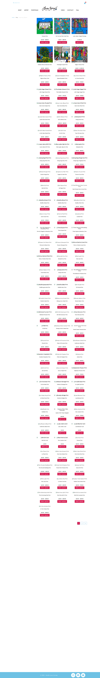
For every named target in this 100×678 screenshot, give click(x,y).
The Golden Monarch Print (62, 92)
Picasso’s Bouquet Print (62, 245)
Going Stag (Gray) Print (62, 160)
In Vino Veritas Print (44, 509)
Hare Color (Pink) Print (79, 105)
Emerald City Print (62, 258)
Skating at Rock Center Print (62, 328)
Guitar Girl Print (79, 467)
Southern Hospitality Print (44, 357)
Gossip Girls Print (62, 272)
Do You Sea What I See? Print (62, 36)
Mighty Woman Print (79, 64)
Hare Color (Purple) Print (44, 105)
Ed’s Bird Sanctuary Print (62, 314)
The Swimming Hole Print (44, 495)
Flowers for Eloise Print (45, 245)
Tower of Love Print (79, 174)
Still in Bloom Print (62, 119)
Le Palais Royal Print (44, 398)
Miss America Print (79, 411)
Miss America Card (62, 440)
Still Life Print (45, 370)
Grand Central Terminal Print (79, 329)
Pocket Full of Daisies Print (62, 467)
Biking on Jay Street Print (62, 301)
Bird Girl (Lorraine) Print (79, 495)
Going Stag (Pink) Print (45, 160)
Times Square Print (62, 230)
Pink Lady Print (44, 481)
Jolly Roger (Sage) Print (79, 92)
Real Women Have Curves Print (79, 189)
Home (13, 17)
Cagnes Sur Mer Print (62, 174)
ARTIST (26, 10)
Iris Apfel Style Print (79, 384)
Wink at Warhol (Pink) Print (45, 258)
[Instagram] (73, 675)
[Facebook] (78, 675)
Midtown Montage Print (62, 384)
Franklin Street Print (44, 301)
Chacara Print (45, 36)
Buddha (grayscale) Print (45, 287)
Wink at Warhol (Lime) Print (79, 245)
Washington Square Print (62, 64)
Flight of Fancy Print (44, 78)
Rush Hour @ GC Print (62, 495)
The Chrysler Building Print (45, 467)
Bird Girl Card (45, 440)
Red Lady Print (79, 258)
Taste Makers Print (45, 272)
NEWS (63, 10)
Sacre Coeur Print (45, 216)
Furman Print (79, 440)
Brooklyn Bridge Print (62, 398)
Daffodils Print (45, 411)
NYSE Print (44, 328)
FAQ (77, 10)
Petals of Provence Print (62, 343)
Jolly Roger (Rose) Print (45, 92)
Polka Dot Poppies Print (62, 357)
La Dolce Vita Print (62, 481)
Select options (45, 42)
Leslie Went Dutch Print (45, 119)
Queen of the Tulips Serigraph (62, 412)
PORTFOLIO (34, 10)
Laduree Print (79, 216)
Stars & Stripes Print (62, 370)
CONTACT (70, 10)
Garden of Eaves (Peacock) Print (45, 64)
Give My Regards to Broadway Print (45, 231)
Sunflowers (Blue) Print (45, 426)
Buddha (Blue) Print (62, 202)
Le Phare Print (45, 454)
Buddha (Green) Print (44, 202)
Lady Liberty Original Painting (79, 36)
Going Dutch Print (79, 119)
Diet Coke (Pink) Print (79, 454)
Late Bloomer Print (79, 398)
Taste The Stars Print (79, 133)
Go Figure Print (62, 188)
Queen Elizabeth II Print (62, 78)
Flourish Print (45, 343)
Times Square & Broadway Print (79, 231)
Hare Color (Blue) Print (62, 105)
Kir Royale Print (79, 287)
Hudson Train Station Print (79, 481)
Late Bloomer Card (79, 426)
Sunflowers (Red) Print (79, 343)
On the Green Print (45, 384)
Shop (17, 17)
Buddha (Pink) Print (79, 202)
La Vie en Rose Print (79, 78)
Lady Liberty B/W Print (45, 147)
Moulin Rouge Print (44, 174)
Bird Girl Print (45, 188)
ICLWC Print (62, 133)
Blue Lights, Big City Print (62, 147)
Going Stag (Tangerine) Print (79, 160)
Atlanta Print (79, 357)
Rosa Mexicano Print (79, 314)
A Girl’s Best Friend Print (44, 133)
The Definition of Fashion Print (79, 273)
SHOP (19, 10)
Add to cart (79, 42)
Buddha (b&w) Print (62, 287)
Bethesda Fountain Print (45, 314)
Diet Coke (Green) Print (62, 454)
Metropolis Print (79, 147)
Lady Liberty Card (62, 426)
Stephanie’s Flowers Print (79, 370)
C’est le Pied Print (62, 216)
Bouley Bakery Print (79, 301)
